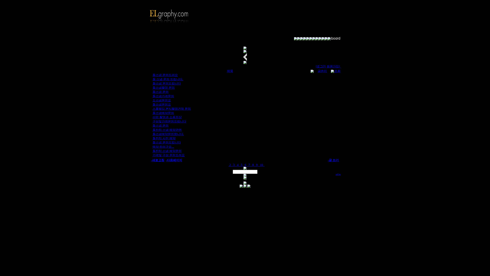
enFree (338, 174)
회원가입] (334, 66)
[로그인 (321, 66)
